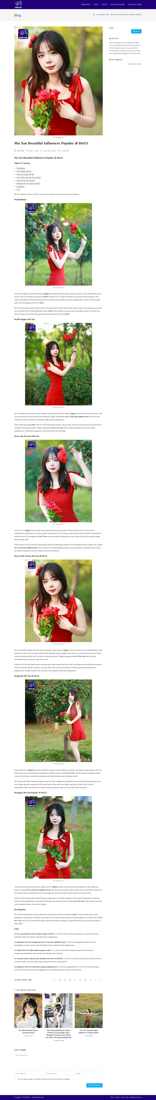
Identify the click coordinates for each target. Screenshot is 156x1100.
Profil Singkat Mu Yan (23, 171)
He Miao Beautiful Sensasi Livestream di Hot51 (123, 48)
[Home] (94, 14)
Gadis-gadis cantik (50, 151)
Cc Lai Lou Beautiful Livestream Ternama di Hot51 (125, 45)
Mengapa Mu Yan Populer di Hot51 (28, 183)
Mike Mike (20, 151)
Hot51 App (125, 1097)
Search (111, 28)
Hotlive (118, 1097)
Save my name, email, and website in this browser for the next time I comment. (44, 1079)
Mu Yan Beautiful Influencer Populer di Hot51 (126, 14)
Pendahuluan (20, 168)
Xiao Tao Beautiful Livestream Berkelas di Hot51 (124, 43)
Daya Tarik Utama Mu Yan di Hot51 (28, 177)
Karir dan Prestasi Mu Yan (25, 174)
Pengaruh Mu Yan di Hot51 (25, 180)
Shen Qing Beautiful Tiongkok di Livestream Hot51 (125, 53)
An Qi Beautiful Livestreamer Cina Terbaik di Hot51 (125, 51)
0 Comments (65, 151)
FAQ (18, 189)
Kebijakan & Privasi (135, 1097)
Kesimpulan (20, 186)
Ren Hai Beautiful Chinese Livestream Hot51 (28, 1031)
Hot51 (112, 1097)
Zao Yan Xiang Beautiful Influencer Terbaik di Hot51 (89, 1031)
